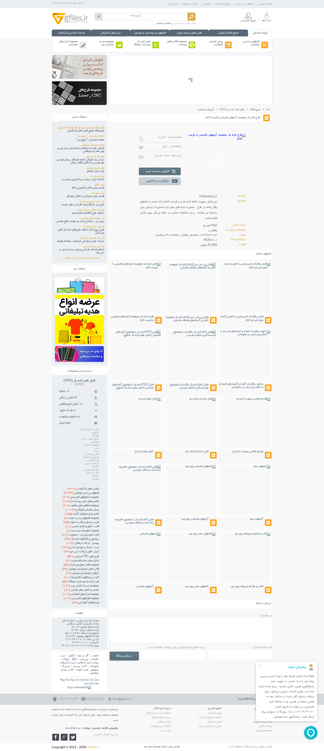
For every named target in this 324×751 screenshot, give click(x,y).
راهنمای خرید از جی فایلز (158, 713)
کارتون (95, 432)
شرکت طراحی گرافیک (92, 238)
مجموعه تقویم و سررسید (82, 530)
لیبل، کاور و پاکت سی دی (81, 551)
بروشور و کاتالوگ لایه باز (82, 539)
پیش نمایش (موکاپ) (216, 43)
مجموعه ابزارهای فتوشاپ (68, 43)
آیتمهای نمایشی (91, 445)
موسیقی (95, 442)
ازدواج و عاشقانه (91, 457)
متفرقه (95, 479)
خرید (96, 451)
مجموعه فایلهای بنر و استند (81, 518)
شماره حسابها (190, 4)
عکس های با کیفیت (83, 488)
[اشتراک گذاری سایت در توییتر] (72, 737)
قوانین (206, 4)
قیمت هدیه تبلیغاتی (92, 145)
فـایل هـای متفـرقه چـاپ (82, 560)
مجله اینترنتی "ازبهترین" (90, 136)
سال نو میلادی (92, 454)
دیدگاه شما (266, 615)
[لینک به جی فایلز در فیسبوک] (55, 737)
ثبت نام (266, 20)
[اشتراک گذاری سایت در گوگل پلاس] (64, 737)
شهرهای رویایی (91, 469)
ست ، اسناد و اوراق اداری (80, 547)
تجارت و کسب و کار (89, 429)
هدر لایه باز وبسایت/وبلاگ (142, 43)
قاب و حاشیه (93, 472)
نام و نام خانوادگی (262, 647)
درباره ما (173, 4)
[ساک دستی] (79, 292)
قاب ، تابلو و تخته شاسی (82, 526)
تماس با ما (166, 730)
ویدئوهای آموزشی (85, 602)
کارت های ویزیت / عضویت (80, 535)
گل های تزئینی (91, 463)
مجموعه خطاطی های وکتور (81, 505)
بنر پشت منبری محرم (92, 201)
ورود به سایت (215, 713)
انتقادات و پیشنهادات (160, 726)
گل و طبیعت (93, 460)
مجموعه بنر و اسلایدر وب (107, 43)
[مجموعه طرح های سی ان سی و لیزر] (79, 104)
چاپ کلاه (99, 184)
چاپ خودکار (97, 193)
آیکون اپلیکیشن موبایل (82, 573)
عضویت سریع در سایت (210, 717)
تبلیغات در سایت (244, 4)
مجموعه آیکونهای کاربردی (80, 497)
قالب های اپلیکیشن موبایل (80, 569)
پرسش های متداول (161, 717)
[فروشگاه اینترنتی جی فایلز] (70, 24)
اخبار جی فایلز (215, 722)
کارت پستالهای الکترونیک (81, 577)
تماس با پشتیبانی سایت (210, 726)
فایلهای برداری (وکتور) (251, 43)
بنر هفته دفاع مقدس (92, 218)
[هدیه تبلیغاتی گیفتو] (79, 343)
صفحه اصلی (265, 4)
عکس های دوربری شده (81, 501)
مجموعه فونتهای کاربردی (81, 598)
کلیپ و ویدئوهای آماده (82, 514)
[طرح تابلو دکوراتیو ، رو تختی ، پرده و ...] (79, 77)
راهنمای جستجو (164, 23)
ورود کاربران (248, 20)
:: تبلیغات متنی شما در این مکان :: (83, 258)
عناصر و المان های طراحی (81, 590)
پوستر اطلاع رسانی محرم (90, 210)
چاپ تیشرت (97, 176)
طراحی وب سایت (170, 746)
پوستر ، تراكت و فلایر (82, 543)
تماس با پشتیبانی (68, 698)
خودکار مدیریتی (95, 156)
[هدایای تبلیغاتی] (79, 354)
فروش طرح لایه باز (93, 226)
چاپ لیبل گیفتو (95, 168)
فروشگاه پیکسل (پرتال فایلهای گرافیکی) (81, 127)
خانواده (95, 466)
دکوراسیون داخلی (90, 439)
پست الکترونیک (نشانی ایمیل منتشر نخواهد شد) (177, 647)
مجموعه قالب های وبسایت (177, 43)
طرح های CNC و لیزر (83, 556)
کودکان (95, 435)
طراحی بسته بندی (94, 246)
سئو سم (148, 746)
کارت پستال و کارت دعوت (81, 522)
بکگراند (95, 476)
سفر (97, 448)
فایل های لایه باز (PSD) (79, 382)
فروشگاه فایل (222, 4)
